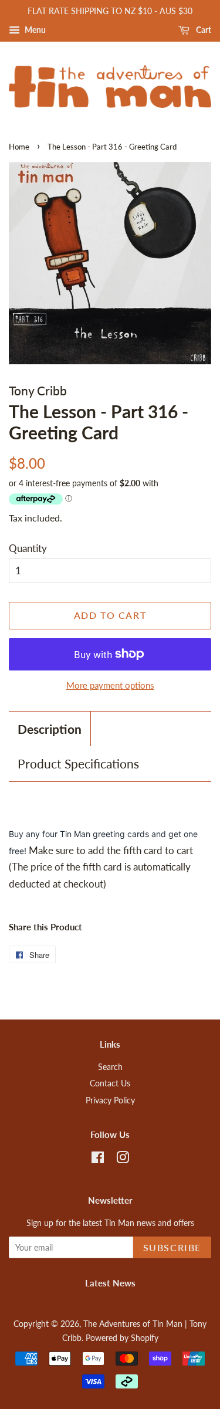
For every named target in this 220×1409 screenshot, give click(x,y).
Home (19, 146)
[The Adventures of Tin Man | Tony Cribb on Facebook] (97, 1159)
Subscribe (172, 1247)
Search (110, 1067)
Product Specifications (78, 763)
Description (50, 729)
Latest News (110, 1283)
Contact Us (110, 1083)
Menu (34, 30)
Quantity (28, 548)
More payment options (110, 685)
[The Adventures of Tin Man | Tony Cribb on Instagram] (122, 1159)
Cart (202, 30)
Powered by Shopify (122, 1338)
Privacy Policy (110, 1100)
